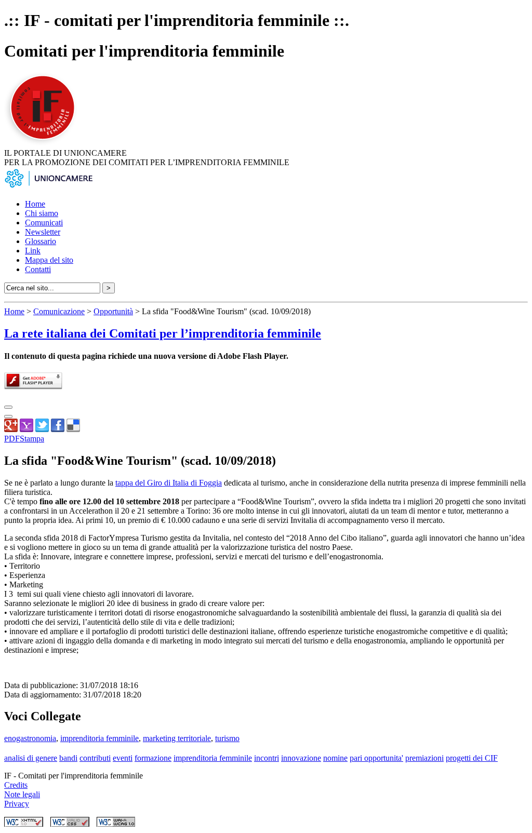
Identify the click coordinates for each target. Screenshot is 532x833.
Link (33, 250)
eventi (122, 758)
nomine (335, 758)
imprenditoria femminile (99, 738)
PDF (12, 438)
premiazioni (424, 758)
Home (35, 203)
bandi (68, 758)
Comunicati (44, 222)
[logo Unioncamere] (48, 186)
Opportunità (113, 311)
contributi (95, 758)
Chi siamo (41, 213)
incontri (266, 758)
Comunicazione (59, 311)
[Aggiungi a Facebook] (57, 429)
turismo (227, 738)
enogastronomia (30, 738)
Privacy (16, 803)
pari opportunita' (376, 758)
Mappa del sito (49, 260)
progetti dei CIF (472, 758)
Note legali (22, 794)
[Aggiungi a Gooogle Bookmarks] (11, 429)
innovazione (301, 758)
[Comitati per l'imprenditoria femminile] (44, 143)
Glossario (40, 241)
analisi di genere (30, 758)
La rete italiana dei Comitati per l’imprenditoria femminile (162, 333)
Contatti (38, 269)
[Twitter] (42, 429)
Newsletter (42, 231)
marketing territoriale (177, 738)
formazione (153, 758)
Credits (16, 785)
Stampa (32, 438)
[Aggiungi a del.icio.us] (73, 429)
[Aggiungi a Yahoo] (26, 429)
